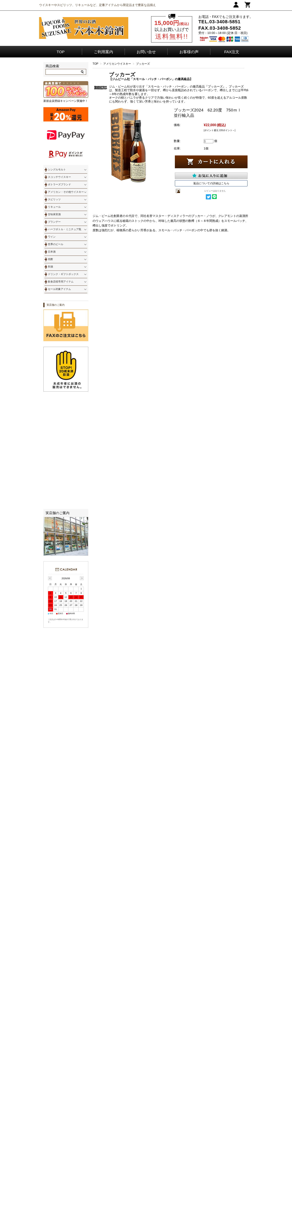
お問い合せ (146, 52)
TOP (61, 52)
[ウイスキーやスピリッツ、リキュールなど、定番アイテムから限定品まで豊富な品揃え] (83, 37)
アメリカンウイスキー (117, 63)
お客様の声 (189, 52)
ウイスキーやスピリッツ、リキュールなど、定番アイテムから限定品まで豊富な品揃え (97, 5)
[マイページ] (236, 7)
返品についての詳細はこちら (211, 183)
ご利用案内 (103, 52)
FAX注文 (231, 52)
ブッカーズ (143, 63)
